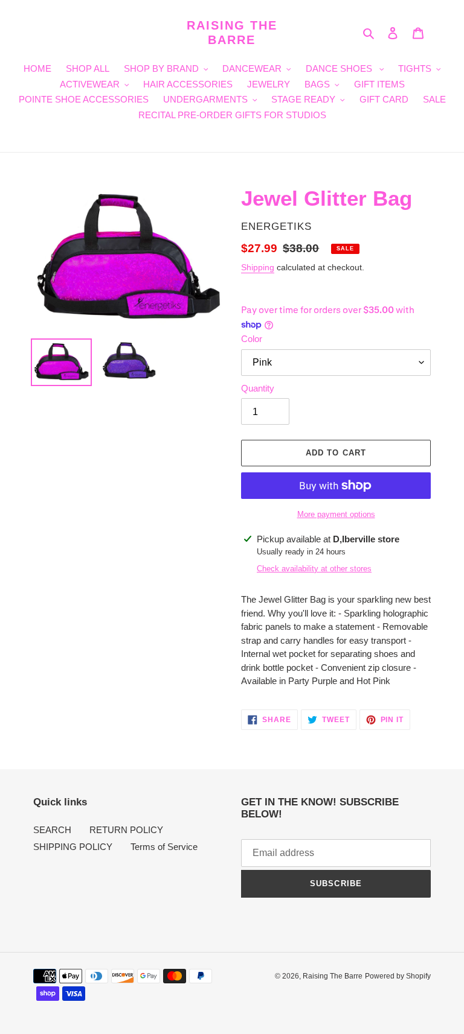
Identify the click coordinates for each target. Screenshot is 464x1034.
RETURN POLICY (126, 830)
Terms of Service (164, 847)
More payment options (336, 514)
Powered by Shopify (398, 976)
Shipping (257, 267)
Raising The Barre (232, 32)
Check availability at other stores (314, 568)
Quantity (257, 388)
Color (251, 339)
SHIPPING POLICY (72, 847)
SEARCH (52, 830)
